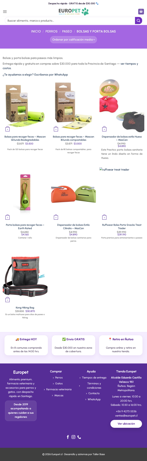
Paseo (67, 31)
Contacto (94, 393)
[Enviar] (138, 20)
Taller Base (99, 454)
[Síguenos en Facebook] (68, 437)
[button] (5, 11)
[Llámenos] (79, 437)
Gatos (59, 383)
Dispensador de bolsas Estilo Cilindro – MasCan (73, 226)
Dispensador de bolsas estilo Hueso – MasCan (122, 138)
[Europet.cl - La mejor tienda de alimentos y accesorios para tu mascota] (73, 11)
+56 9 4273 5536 (126, 411)
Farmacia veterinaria (59, 389)
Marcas (58, 395)
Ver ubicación (126, 423)
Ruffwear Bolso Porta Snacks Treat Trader (121, 226)
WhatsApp (94, 399)
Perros (52, 31)
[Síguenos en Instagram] (73, 437)
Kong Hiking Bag (25, 307)
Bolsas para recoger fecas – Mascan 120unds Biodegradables (25, 138)
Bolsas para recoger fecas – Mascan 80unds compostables (73, 138)
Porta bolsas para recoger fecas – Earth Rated (25, 226)
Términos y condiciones (94, 385)
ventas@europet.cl (126, 415)
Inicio (36, 31)
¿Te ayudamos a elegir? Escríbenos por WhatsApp (35, 74)
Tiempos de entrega (94, 377)
